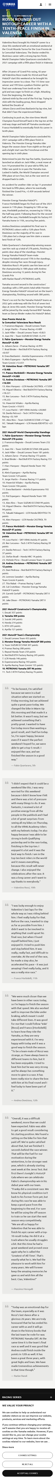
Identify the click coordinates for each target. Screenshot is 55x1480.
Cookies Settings (27, 1455)
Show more (8, 1446)
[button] (50, 4)
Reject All (27, 1464)
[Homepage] (9, 4)
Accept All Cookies (27, 1473)
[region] (27, 1440)
